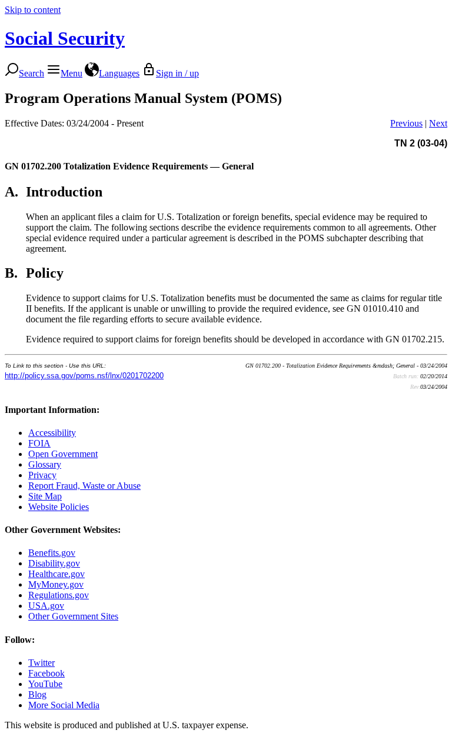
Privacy (42, 475)
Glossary (44, 464)
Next (438, 123)
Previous (406, 123)
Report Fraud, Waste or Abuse (84, 486)
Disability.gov (54, 563)
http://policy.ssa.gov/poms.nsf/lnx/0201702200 (84, 375)
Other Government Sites (73, 616)
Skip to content (33, 10)
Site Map (45, 496)
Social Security (65, 38)
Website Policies (58, 507)
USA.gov (46, 606)
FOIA (39, 443)
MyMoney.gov (56, 584)
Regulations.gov (58, 595)
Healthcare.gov (56, 574)
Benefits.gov (51, 553)
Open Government (63, 454)
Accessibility (52, 433)
